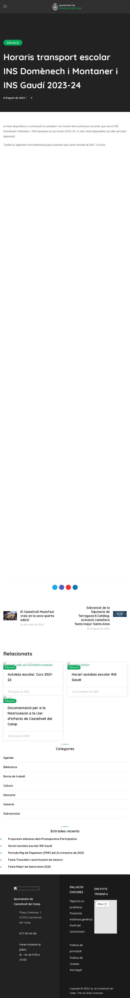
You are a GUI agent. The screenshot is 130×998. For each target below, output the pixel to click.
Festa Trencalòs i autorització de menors (35, 859)
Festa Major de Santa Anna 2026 (29, 866)
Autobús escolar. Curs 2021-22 (30, 677)
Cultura (8, 785)
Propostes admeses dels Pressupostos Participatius (42, 839)
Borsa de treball (14, 776)
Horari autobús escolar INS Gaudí (94, 677)
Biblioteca (10, 767)
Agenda (8, 757)
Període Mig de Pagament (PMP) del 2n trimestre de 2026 (46, 852)
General (8, 804)
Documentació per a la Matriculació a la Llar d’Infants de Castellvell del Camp (30, 716)
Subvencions (11, 813)
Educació (13, 42)
